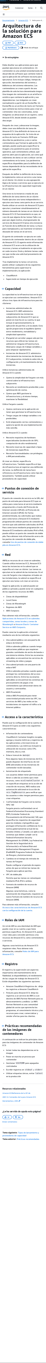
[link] (38, 20)
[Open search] (41, 7)
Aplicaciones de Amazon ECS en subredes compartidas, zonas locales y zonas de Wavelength (21, 621)
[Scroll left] (13, 8)
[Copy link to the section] (2, 289)
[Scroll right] (35, 8)
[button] (11, 57)
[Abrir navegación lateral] (3, 14)
